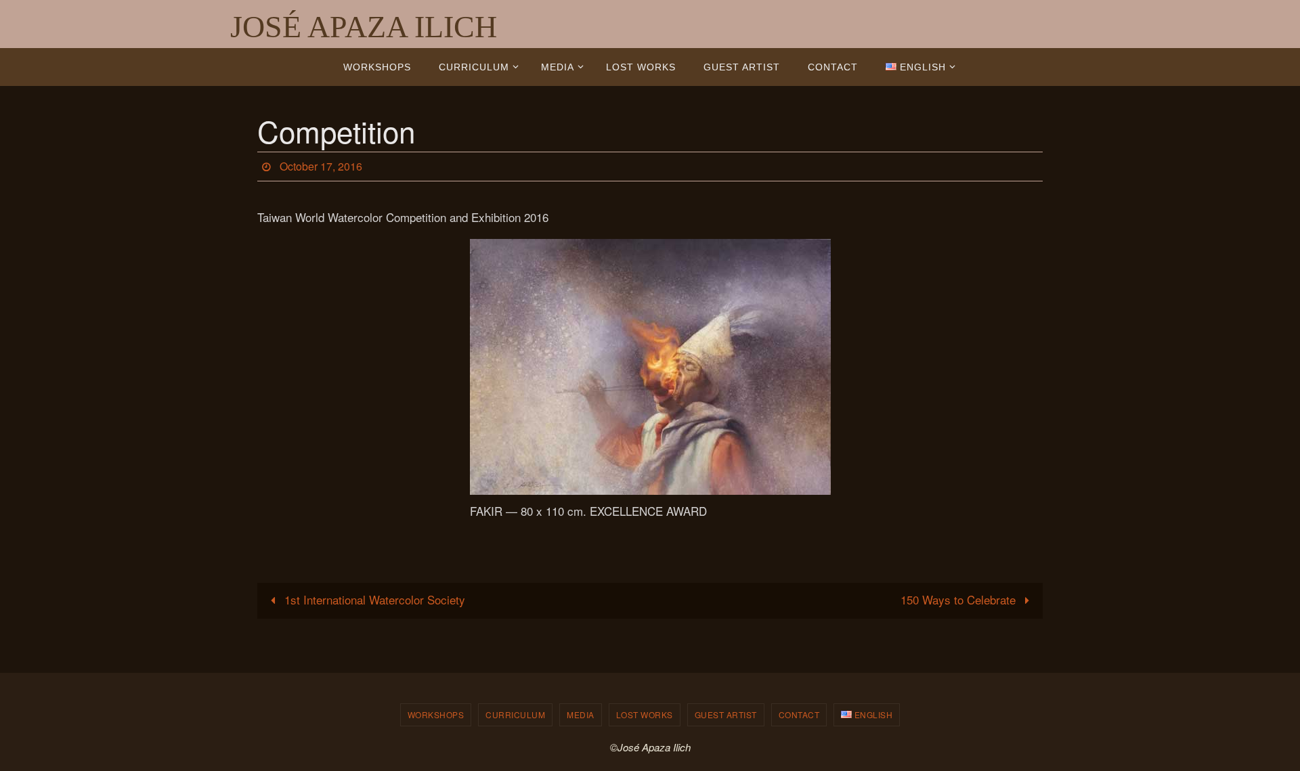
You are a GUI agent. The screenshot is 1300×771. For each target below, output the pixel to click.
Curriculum (515, 714)
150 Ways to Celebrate (960, 599)
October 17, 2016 (321, 166)
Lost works (644, 714)
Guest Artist (726, 714)
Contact (799, 714)
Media (580, 714)
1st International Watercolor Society (373, 599)
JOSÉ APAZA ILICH (363, 26)
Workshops (436, 714)
